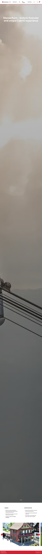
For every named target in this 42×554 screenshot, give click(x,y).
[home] (5, 2)
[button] (10, 2)
